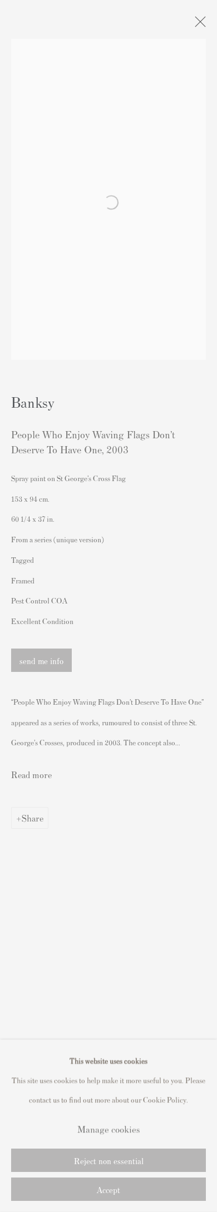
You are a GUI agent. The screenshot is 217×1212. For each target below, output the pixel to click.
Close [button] (197, 25)
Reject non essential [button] (109, 1160)
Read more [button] (31, 774)
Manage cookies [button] (108, 1128)
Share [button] (32, 817)
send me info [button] (41, 660)
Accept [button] (108, 1189)
